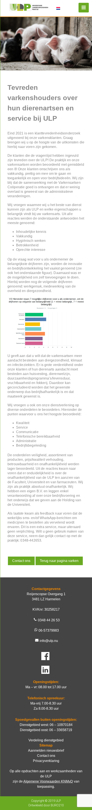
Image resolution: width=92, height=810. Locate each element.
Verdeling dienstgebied (46, 740)
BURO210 (57, 805)
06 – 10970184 (61, 725)
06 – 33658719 (60, 730)
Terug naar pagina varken (59, 561)
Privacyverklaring (46, 761)
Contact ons (21, 561)
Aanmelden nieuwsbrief (46, 750)
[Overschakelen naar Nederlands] (58, 8)
